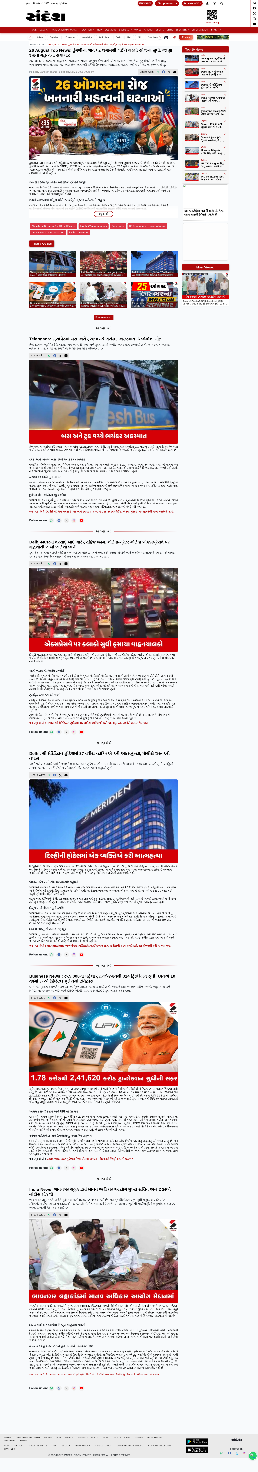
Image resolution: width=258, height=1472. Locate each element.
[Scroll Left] (30, 37)
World (137, 30)
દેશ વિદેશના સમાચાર (78, 232)
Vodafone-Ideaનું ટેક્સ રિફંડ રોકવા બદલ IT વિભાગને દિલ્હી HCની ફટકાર (90, 1158)
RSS (54, 1446)
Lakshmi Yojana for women (93, 226)
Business (124, 30)
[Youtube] (254, 24)
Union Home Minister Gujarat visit (48, 232)
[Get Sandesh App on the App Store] (197, 1450)
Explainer (54, 37)
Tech (118, 37)
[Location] (214, 3)
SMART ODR (9, 1449)
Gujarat (44, 30)
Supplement (165, 3)
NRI (139, 37)
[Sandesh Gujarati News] (49, 16)
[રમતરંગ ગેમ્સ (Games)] (166, 37)
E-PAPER (146, 3)
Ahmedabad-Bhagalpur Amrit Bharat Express (54, 226)
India (99, 30)
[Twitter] (254, 13)
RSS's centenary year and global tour (147, 226)
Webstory (110, 30)
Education (70, 37)
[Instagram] (254, 18)
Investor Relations (14, 1446)
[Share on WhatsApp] (253, 1456)
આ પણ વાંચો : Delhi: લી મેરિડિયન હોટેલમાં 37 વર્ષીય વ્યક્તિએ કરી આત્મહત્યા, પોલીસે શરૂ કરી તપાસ (88, 723)
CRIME (170, 30)
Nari (129, 37)
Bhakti (214, 30)
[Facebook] (254, 8)
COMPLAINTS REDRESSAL (159, 1446)
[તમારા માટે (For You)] (174, 37)
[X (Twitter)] (169, 72)
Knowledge (87, 37)
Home (34, 30)
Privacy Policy (82, 1446)
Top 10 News (194, 49)
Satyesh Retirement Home (130, 1446)
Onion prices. (118, 226)
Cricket (148, 30)
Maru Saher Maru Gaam (64, 30)
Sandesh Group (103, 1446)
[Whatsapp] (254, 3)
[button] (87, 30)
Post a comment (103, 317)
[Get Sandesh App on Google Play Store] (197, 1442)
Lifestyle (181, 30)
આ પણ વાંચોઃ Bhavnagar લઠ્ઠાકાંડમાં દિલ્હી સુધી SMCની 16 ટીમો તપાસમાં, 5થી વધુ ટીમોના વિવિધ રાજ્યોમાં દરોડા (94, 1374)
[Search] (221, 3)
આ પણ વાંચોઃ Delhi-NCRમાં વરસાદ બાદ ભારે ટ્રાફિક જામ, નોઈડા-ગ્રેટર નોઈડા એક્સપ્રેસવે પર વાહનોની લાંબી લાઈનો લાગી (101, 511)
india (41, 44)
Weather (87, 30)
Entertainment (200, 30)
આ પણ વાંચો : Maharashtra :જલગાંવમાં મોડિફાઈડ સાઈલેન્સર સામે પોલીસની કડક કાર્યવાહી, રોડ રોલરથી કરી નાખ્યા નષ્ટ (100, 945)
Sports (160, 30)
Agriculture (104, 37)
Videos (40, 37)
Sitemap (66, 1446)
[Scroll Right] (160, 37)
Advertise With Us (38, 1446)
